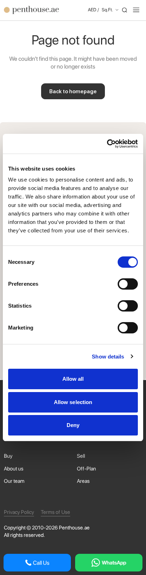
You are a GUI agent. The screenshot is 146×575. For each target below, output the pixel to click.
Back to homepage (73, 91)
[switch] (128, 284)
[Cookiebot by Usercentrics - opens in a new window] (107, 143)
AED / (100, 9)
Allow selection (73, 402)
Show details (108, 357)
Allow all (73, 379)
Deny (73, 425)
